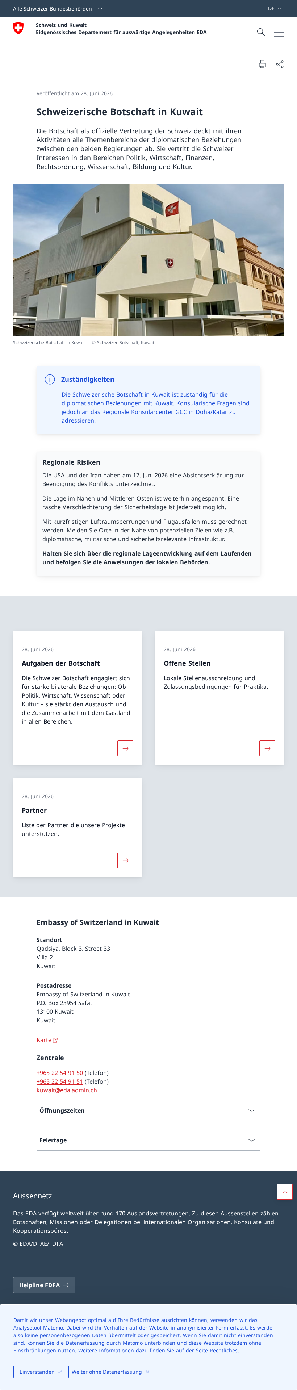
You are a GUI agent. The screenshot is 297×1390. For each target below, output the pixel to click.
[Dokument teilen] (279, 64)
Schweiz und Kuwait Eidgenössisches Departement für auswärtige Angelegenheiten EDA (121, 28)
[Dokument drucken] (262, 64)
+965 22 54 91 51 (60, 1081)
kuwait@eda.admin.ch (67, 1090)
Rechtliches (224, 1350)
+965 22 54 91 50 (60, 1073)
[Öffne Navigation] (279, 32)
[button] (285, 1192)
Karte (44, 1040)
